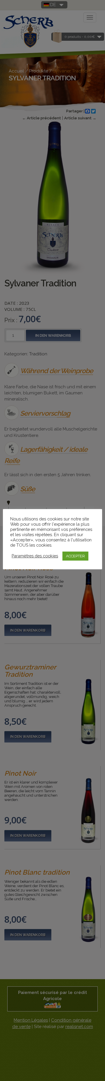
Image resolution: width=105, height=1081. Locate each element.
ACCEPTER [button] (75, 556)
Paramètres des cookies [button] (35, 555)
